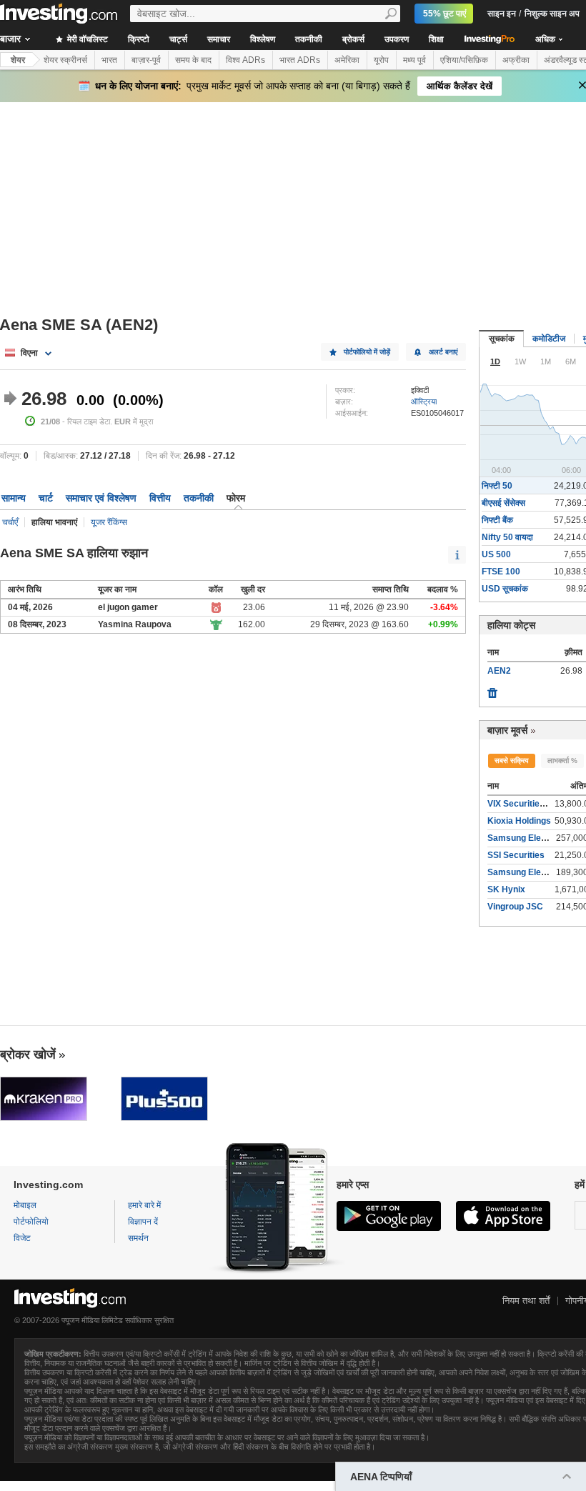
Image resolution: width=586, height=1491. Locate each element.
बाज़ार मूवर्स (507, 730)
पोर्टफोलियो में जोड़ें (367, 352)
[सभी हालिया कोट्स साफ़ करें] (492, 689)
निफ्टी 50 (497, 486)
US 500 (496, 554)
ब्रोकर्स (353, 39)
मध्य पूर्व (414, 60)
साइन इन (501, 14)
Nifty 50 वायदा (507, 537)
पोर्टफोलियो (31, 1222)
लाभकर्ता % (562, 760)
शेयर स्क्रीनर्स (65, 60)
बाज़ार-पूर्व (146, 60)
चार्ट (46, 498)
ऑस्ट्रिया (424, 401)
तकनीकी (308, 39)
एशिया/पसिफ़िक (464, 60)
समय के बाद (193, 60)
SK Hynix (506, 889)
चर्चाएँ (10, 522)
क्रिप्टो (138, 39)
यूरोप (381, 60)
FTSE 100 (501, 572)
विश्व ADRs (245, 60)
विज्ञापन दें (143, 1222)
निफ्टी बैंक (497, 520)
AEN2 (499, 671)
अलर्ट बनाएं (443, 352)
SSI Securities (516, 855)
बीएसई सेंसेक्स (503, 503)
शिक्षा (436, 39)
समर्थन (138, 1238)
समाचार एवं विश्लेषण (101, 498)
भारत (109, 60)
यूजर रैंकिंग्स (109, 522)
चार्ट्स (178, 39)
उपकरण (396, 39)
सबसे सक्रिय (512, 760)
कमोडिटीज (548, 339)
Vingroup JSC (515, 907)
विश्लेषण (262, 39)
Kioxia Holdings (519, 821)
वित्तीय (160, 498)
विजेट (22, 1238)
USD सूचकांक (505, 589)
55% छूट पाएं (444, 14)
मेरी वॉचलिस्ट (86, 39)
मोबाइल (25, 1205)
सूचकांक (502, 339)
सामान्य (13, 498)
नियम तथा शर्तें (526, 1300)
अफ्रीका (516, 60)
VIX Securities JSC (525, 804)
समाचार (218, 39)
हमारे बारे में (144, 1205)
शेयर (18, 60)
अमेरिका (346, 60)
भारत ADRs (299, 60)
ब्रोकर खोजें (28, 1054)
